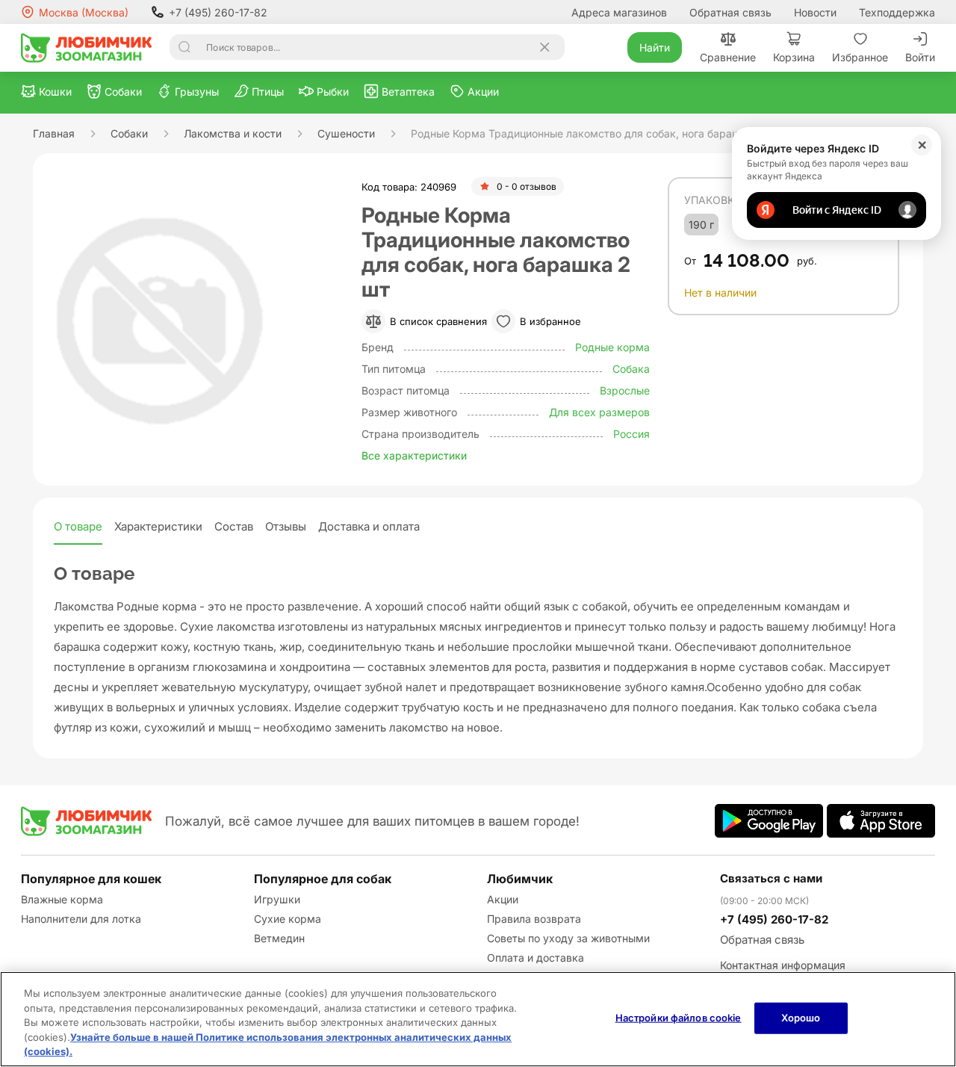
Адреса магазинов (619, 12)
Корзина (794, 57)
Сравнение (728, 57)
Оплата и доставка (535, 957)
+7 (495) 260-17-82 (218, 12)
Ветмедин (279, 938)
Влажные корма (62, 899)
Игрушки (277, 899)
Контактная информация (782, 965)
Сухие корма (287, 918)
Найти (654, 47)
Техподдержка (897, 12)
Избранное (860, 57)
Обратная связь (730, 12)
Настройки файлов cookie (678, 1018)
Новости (815, 12)
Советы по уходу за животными (568, 938)
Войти (920, 57)
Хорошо (801, 1018)
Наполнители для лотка (81, 918)
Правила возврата (534, 918)
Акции (502, 899)
